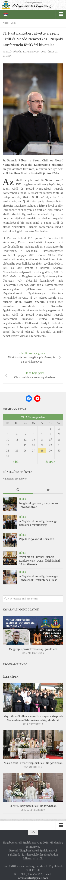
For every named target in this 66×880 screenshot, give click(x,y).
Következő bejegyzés (31, 357)
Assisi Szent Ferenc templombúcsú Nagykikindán (33, 763)
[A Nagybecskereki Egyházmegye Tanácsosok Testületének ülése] (10, 577)
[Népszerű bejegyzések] (48, 490)
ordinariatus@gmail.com (33, 878)
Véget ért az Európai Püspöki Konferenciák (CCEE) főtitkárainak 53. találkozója (39, 560)
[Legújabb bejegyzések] (18, 490)
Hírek (22, 499)
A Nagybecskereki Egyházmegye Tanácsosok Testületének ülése (38, 578)
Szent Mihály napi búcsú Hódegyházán (33, 806)
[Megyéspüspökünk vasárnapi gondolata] (33, 630)
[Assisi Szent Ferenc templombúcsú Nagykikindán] (33, 744)
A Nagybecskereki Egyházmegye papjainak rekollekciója (38, 522)
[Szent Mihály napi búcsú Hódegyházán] (33, 787)
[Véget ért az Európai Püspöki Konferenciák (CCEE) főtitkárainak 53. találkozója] (10, 558)
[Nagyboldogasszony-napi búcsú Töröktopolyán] (10, 504)
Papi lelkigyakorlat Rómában (36, 539)
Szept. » (50, 461)
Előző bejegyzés (34, 375)
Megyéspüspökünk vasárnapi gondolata (33, 649)
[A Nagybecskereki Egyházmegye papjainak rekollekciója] (10, 522)
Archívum (10, 23)
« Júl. (16, 461)
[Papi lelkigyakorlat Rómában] (10, 540)
